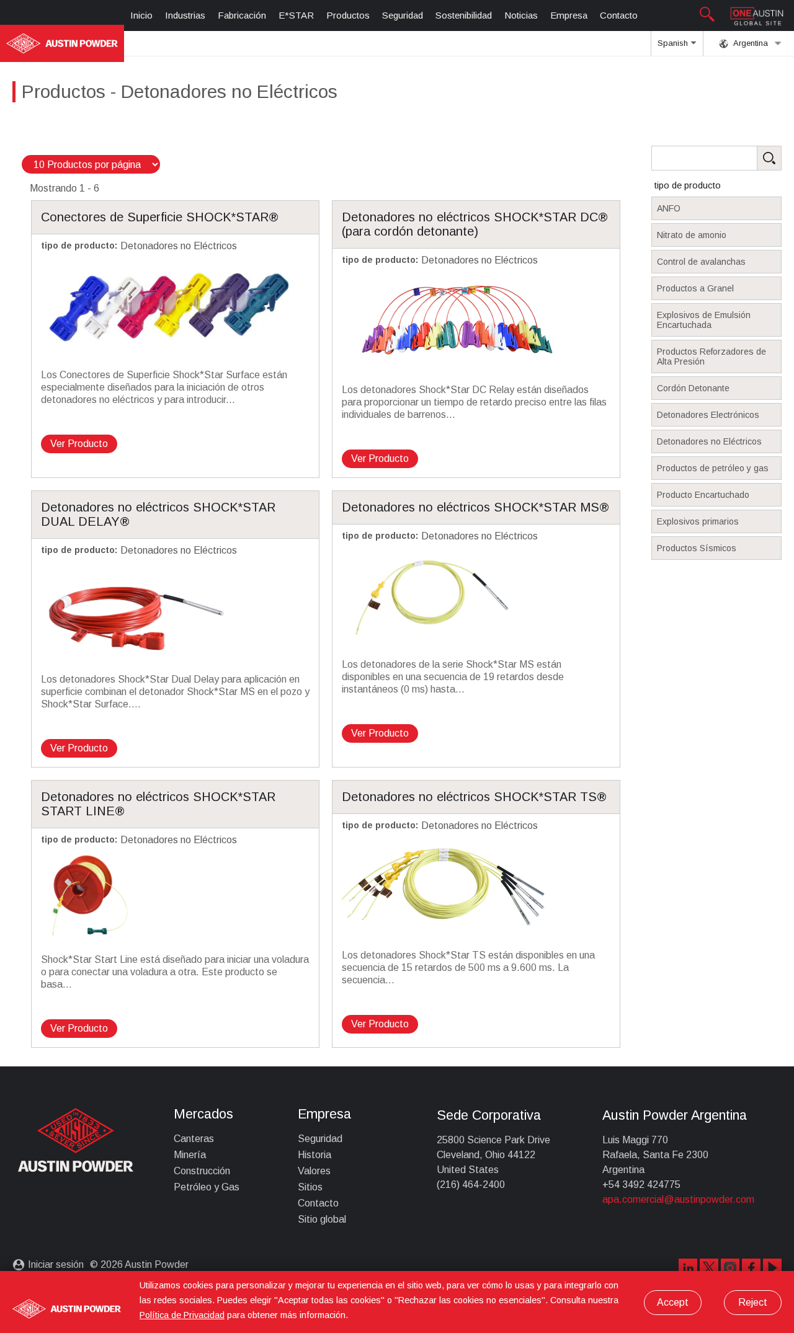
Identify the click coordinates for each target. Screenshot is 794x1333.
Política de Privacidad (182, 1315)
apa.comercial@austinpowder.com (678, 1199)
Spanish (674, 43)
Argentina (749, 43)
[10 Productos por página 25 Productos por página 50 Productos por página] (90, 164)
